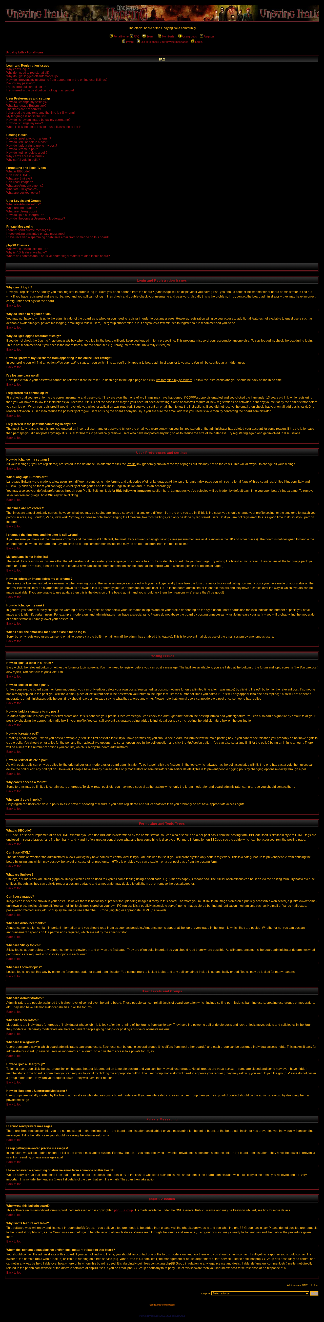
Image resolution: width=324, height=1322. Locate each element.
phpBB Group (123, 1210)
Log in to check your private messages (164, 41)
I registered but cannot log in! (26, 87)
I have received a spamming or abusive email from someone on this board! (57, 237)
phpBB (154, 1315)
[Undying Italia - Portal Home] (162, 13)
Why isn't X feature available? (26, 252)
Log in (198, 41)
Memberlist (168, 36)
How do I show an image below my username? (38, 120)
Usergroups (189, 36)
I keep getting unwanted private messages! (35, 233)
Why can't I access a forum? (25, 156)
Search (150, 36)
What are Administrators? (23, 204)
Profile (130, 41)
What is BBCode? (18, 171)
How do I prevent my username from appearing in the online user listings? (57, 80)
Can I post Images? (19, 182)
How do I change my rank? (24, 123)
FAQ (136, 36)
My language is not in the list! (26, 116)
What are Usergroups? (21, 211)
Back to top (14, 305)
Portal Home (121, 36)
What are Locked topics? (23, 192)
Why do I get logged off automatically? (32, 76)
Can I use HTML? (18, 175)
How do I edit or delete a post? (27, 142)
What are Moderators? (21, 208)
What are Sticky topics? (22, 189)
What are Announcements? (25, 185)
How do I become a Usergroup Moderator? (35, 218)
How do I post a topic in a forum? (28, 138)
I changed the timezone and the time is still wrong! (40, 112)
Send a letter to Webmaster (162, 1304)
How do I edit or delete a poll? (26, 152)
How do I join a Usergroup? (25, 215)
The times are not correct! (23, 109)
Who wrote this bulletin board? (27, 249)
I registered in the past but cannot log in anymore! (40, 90)
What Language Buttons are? (26, 105)
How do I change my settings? (27, 102)
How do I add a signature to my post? (31, 145)
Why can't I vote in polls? (23, 160)
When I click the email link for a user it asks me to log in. (44, 127)
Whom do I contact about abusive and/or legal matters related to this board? (58, 256)
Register (209, 36)
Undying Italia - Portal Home (24, 52)
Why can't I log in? (18, 69)
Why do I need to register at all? (28, 72)
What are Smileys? (19, 178)
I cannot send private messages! (28, 230)
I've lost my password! (21, 83)
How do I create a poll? (22, 149)
